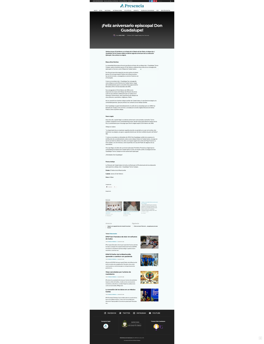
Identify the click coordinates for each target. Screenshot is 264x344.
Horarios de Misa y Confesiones (111, 1)
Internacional (117, 10)
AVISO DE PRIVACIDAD (98, 1)
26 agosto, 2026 (121, 241)
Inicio (95, 10)
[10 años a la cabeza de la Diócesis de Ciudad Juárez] (131, 206)
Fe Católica (127, 10)
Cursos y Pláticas (123, 1)
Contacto (130, 1)
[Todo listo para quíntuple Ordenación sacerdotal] (114, 206)
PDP (157, 10)
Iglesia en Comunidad (147, 10)
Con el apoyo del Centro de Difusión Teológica (132, 340)
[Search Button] (170, 1)
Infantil (136, 10)
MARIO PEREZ (122, 35)
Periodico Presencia (112, 241)
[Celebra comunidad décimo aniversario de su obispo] (150, 207)
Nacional (108, 10)
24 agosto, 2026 (121, 294)
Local (100, 10)
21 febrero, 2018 (130, 35)
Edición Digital (165, 10)
